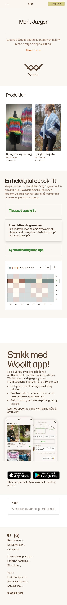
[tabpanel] (33, 286)
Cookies (12, 549)
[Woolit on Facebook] (9, 535)
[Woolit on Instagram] (16, 536)
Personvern (14, 540)
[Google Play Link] (46, 475)
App (9, 572)
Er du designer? (16, 577)
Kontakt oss (14, 586)
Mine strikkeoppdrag (19, 556)
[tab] (33, 211)
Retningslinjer (15, 545)
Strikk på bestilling (17, 561)
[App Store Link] (19, 475)
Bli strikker (13, 565)
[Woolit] (30, 4)
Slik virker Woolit (16, 581)
